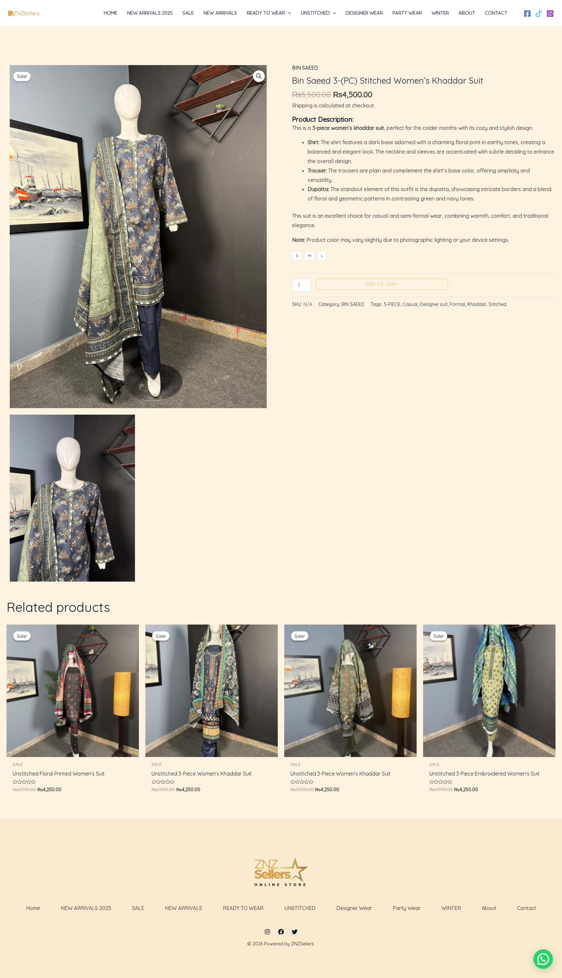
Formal (457, 304)
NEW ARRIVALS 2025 (86, 908)
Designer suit (434, 304)
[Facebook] (527, 13)
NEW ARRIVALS (183, 908)
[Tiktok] (538, 13)
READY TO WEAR (243, 908)
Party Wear (407, 908)
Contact (526, 908)
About (489, 908)
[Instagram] (550, 13)
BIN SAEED (305, 67)
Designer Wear (354, 908)
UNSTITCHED (299, 908)
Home (33, 908)
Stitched (497, 304)
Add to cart (381, 284)
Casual (410, 304)
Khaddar (476, 304)
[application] (288, 13)
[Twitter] (295, 932)
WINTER (451, 908)
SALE (138, 908)
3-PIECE (391, 304)
